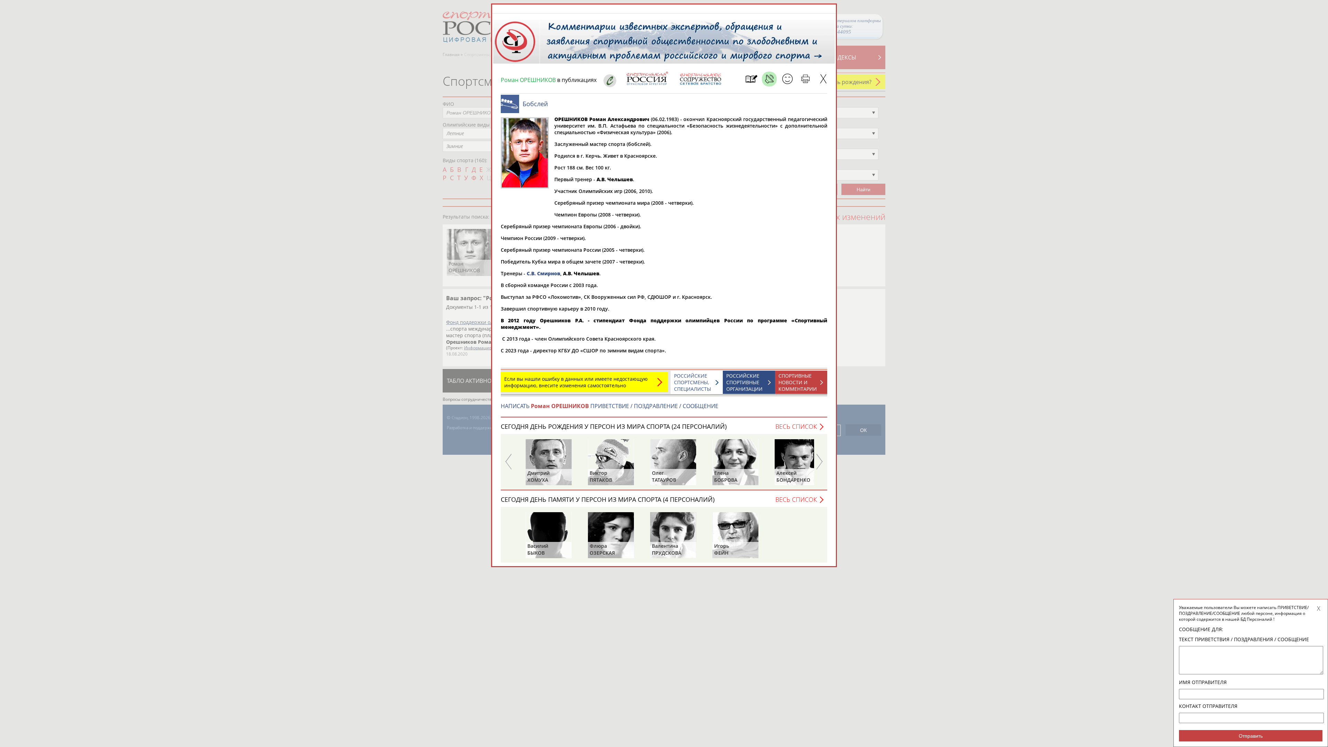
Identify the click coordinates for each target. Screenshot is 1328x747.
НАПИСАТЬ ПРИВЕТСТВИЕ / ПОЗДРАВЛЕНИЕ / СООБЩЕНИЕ (609, 406)
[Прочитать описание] (769, 79)
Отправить (1251, 736)
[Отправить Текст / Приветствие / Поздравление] (787, 79)
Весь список (796, 426)
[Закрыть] (823, 79)
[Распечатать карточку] (805, 79)
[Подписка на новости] (751, 79)
